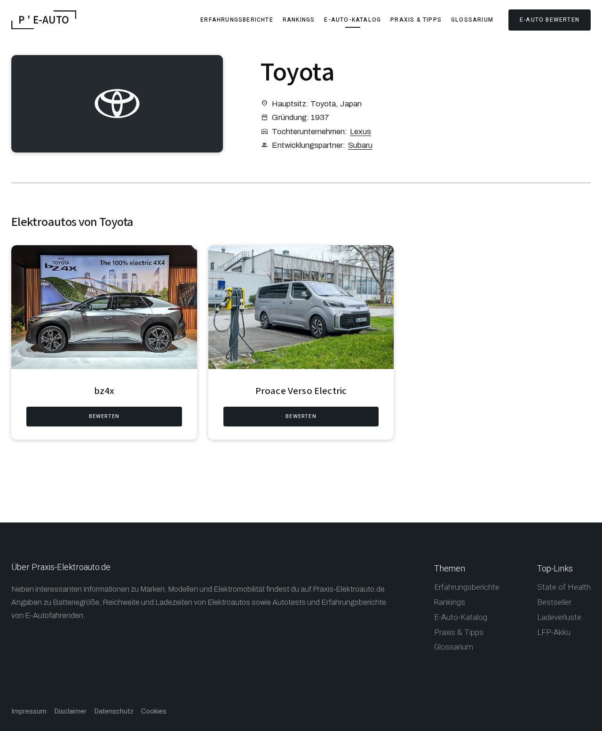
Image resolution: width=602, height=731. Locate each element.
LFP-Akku (553, 632)
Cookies (153, 711)
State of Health (564, 587)
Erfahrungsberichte (236, 20)
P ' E (43, 19)
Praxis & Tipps (416, 20)
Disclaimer (70, 711)
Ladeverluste (559, 617)
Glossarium (472, 20)
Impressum (29, 711)
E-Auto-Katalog (352, 20)
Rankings (299, 20)
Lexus (360, 131)
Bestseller (554, 602)
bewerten (104, 416)
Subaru (360, 145)
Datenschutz (114, 711)
